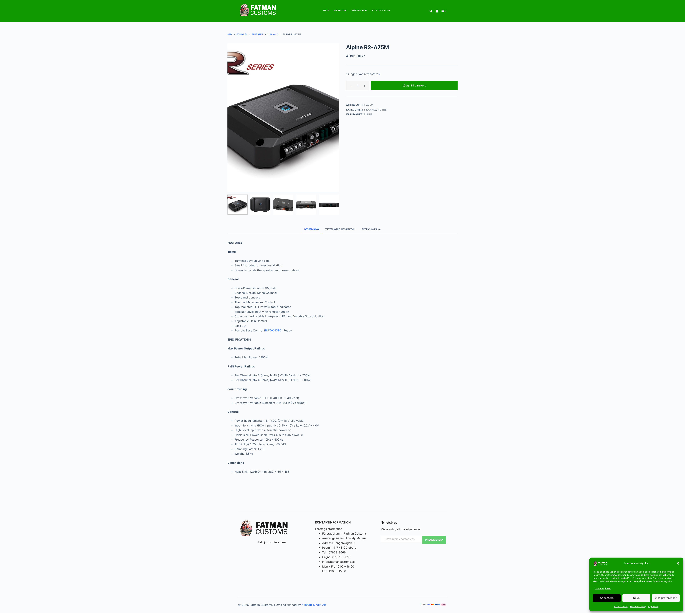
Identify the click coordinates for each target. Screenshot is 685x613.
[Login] (437, 11)
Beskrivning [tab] (311, 229)
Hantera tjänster (603, 588)
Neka (636, 598)
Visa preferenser (666, 598)
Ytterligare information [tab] (340, 229)
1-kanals (370, 109)
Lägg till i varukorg (414, 85)
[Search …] (431, 11)
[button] (678, 563)
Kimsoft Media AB (314, 605)
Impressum (653, 606)
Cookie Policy (621, 606)
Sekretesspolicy (638, 606)
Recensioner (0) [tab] (371, 229)
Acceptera (607, 598)
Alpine (382, 109)
